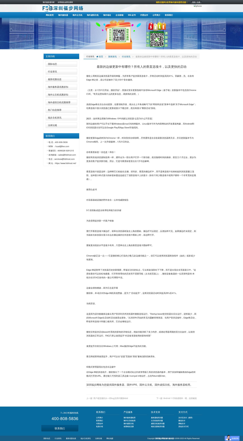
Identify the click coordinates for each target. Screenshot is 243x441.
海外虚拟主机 (129, 423)
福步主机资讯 (54, 117)
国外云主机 (146, 384)
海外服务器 (178, 384)
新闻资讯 (112, 56)
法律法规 (52, 125)
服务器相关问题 (157, 417)
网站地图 (109, 438)
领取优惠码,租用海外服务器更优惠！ (172, 2)
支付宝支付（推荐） (186, 417)
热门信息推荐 (54, 109)
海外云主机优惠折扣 (58, 94)
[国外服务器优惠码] (121, 33)
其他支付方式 (183, 426)
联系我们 (60, 428)
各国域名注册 (129, 426)
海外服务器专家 (49, 2)
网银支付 (181, 423)
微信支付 (181, 420)
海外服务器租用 (129, 417)
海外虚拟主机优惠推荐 (59, 102)
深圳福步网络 (94, 384)
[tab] (61, 56)
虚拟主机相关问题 (158, 423)
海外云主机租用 (129, 420)
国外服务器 (118, 384)
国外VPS (132, 384)
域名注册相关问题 (158, 426)
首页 (100, 56)
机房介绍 (99, 426)
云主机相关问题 (157, 420)
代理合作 (99, 423)
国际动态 (52, 63)
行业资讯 (52, 71)
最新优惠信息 (54, 79)
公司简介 (99, 417)
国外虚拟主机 (162, 384)
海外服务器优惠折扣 (58, 86)
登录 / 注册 (196, 2)
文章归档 (50, 56)
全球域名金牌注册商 (65, 2)
